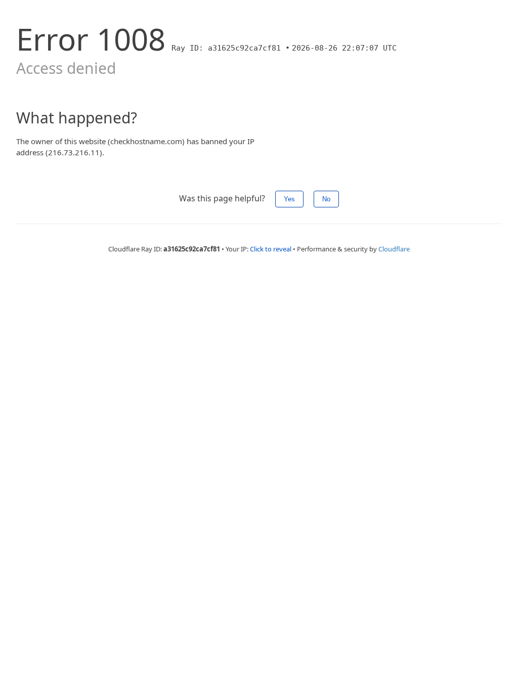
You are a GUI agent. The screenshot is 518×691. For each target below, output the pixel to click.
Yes (289, 199)
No (326, 199)
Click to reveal (270, 248)
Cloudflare (394, 248)
